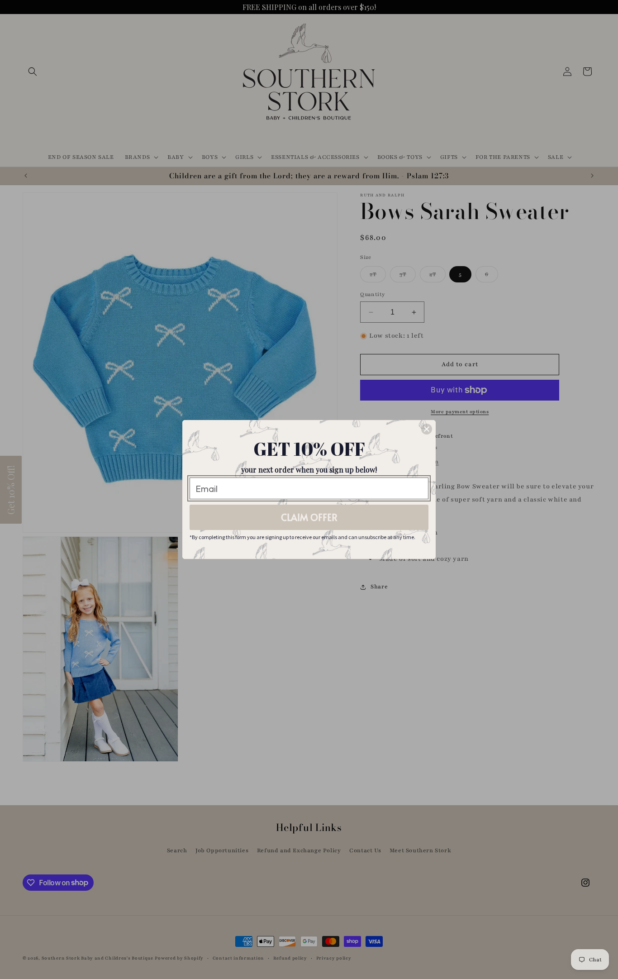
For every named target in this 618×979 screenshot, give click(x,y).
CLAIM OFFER (309, 517)
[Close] (426, 429)
